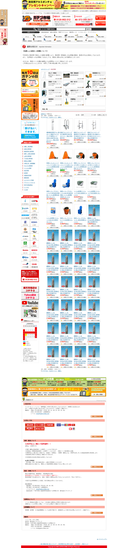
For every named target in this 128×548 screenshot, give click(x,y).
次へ (47, 117)
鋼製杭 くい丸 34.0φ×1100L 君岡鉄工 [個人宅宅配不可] (66, 361)
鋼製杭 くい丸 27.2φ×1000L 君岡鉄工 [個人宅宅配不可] (80, 245)
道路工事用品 (53, 32)
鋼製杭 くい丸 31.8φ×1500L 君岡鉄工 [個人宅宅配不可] (94, 314)
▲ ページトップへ (102, 539)
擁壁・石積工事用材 (69, 36)
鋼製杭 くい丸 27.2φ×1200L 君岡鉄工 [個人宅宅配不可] (52, 268)
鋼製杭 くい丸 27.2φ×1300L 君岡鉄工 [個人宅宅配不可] (66, 268)
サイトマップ (102, 11)
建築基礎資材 (45, 32)
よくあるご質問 (84, 11)
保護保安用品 (80, 40)
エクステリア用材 (101, 40)
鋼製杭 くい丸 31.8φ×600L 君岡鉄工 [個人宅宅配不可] (52, 291)
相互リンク (85, 544)
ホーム (27, 36)
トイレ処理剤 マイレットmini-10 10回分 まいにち (52, 220)
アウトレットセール (29, 182)
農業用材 (90, 40)
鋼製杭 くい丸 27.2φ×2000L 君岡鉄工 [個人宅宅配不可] (94, 268)
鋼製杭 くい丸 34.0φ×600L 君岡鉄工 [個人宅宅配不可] (66, 337)
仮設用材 (59, 40)
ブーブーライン (92, 32)
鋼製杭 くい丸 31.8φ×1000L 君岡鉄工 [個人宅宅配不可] (94, 291)
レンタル (26, 187)
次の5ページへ (53, 117)
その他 (26, 189)
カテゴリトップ (45, 69)
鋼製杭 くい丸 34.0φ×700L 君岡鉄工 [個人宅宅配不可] (80, 337)
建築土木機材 (101, 36)
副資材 (69, 40)
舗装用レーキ (73, 32)
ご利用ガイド (66, 11)
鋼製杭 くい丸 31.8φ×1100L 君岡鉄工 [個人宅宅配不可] (52, 314)
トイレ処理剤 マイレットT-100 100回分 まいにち (80, 193)
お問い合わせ (93, 11)
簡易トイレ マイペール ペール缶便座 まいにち (66, 220)
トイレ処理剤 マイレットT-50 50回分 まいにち (94, 193)
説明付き (43, 114)
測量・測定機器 (38, 36)
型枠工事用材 (59, 36)
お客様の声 (75, 11)
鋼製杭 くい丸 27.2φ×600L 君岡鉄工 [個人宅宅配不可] (94, 220)
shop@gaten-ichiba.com (42, 413)
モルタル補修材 (28, 165)
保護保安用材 (27, 175)
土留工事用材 (80, 36)
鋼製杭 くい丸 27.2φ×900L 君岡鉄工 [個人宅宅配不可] (66, 245)
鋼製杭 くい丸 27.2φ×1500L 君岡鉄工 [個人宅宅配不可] (80, 268)
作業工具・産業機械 (29, 163)
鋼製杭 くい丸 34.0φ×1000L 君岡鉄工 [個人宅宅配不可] (52, 361)
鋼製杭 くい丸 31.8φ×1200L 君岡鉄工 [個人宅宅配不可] (66, 314)
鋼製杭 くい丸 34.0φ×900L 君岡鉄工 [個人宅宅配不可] (94, 337)
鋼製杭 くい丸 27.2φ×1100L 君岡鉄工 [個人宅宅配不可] (94, 245)
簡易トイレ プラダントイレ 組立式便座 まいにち (80, 220)
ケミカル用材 (48, 40)
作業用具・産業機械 (27, 40)
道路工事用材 (48, 36)
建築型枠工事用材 (29, 151)
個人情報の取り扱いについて (49, 544)
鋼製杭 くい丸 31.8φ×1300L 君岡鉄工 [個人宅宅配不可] (80, 314)
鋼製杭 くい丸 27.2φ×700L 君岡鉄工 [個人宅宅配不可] (52, 245)
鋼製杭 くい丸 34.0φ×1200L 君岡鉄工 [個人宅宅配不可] (80, 361)
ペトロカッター (82, 32)
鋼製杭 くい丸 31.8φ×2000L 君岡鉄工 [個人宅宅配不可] (52, 337)
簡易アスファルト (63, 32)
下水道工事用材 (90, 36)
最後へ (60, 117)
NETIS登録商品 (28, 185)
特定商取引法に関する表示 (66, 544)
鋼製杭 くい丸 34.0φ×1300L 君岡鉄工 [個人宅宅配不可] (94, 361)
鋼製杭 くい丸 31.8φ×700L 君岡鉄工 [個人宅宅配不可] (66, 291)
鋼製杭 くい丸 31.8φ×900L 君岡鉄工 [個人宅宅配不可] (80, 291)
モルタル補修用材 (38, 40)
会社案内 (77, 544)
